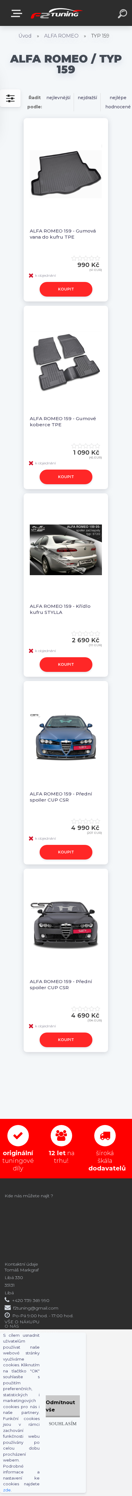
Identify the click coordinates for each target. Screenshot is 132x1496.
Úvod (25, 36)
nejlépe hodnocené (118, 102)
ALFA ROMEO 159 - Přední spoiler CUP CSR (61, 797)
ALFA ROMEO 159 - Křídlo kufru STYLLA (60, 609)
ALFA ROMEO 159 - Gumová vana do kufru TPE (63, 234)
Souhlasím (62, 1423)
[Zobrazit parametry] (10, 98)
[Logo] (57, 13)
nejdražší (87, 97)
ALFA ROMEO (61, 36)
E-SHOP (18, 13)
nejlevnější (58, 97)
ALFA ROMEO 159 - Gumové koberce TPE (63, 421)
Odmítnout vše (60, 1406)
